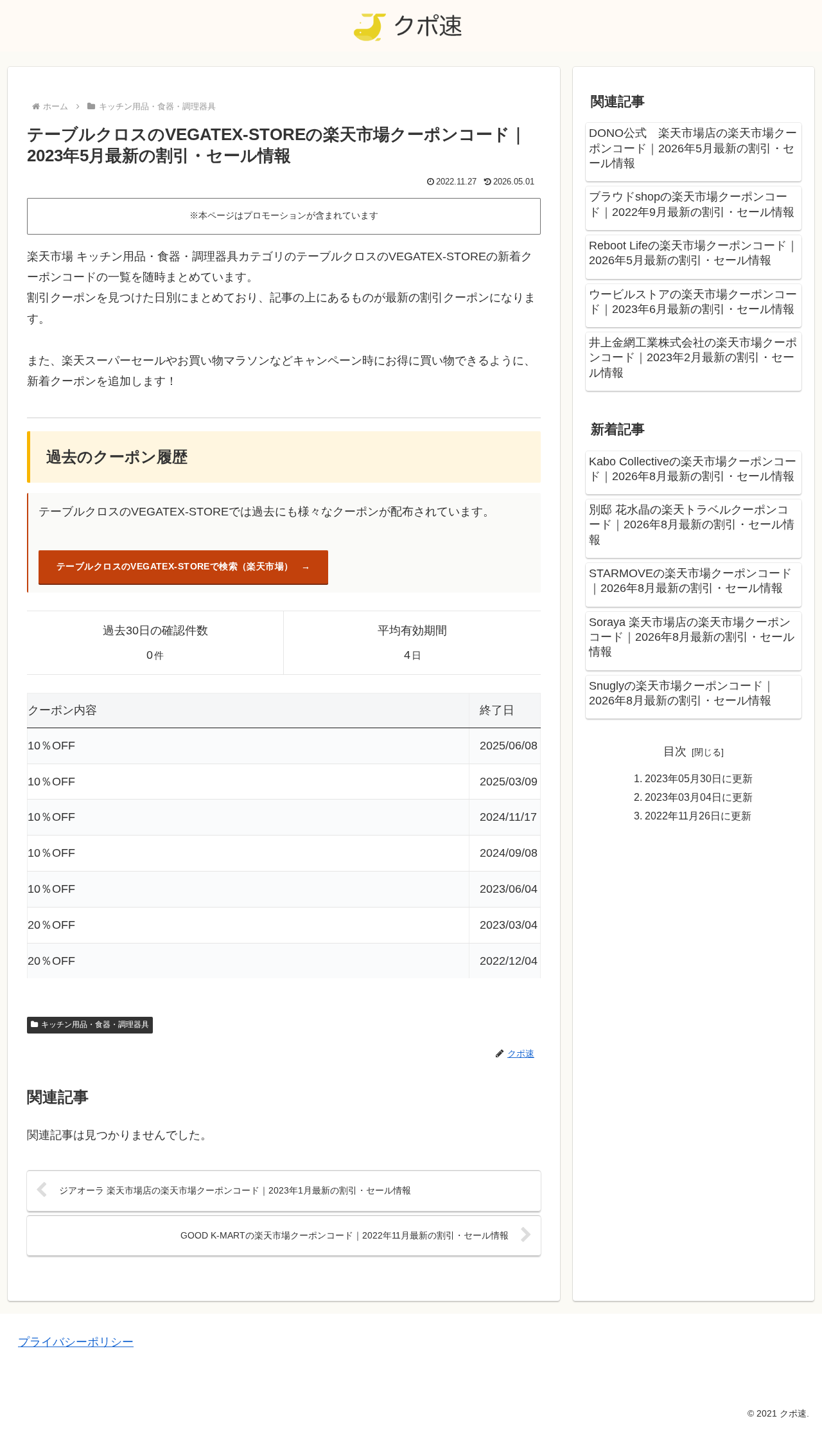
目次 (674, 751)
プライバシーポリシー (76, 1342)
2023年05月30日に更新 (699, 777)
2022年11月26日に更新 (698, 815)
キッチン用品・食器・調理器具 (95, 1024)
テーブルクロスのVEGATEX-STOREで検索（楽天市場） (175, 566)
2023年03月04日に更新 (699, 797)
